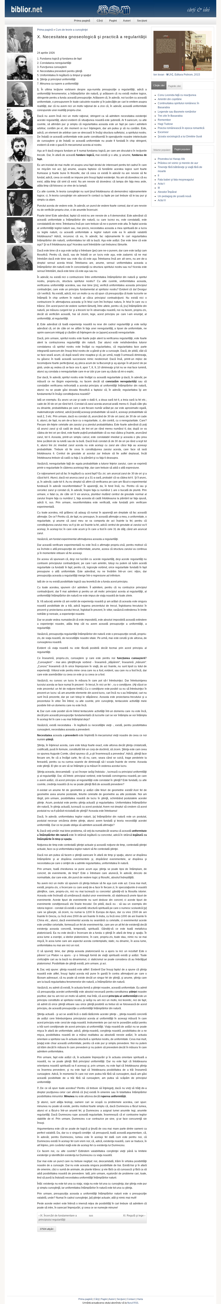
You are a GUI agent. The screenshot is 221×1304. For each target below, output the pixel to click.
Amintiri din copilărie (170, 99)
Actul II (162, 200)
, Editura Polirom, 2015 (186, 74)
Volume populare (161, 150)
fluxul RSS (132, 1302)
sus (91, 1215)
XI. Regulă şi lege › (134, 1215)
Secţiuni (142, 20)
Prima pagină (82, 20)
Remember (164, 119)
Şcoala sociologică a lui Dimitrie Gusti (180, 136)
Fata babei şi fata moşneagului (176, 179)
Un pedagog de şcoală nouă (174, 196)
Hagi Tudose (165, 124)
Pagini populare (182, 149)
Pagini (113, 20)
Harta (140, 1299)
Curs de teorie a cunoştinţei (72, 29)
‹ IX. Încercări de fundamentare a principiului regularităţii (58, 1217)
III (159, 187)
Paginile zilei (174, 86)
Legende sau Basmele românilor (177, 111)
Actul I (161, 183)
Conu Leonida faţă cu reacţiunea (177, 95)
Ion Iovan (158, 74)
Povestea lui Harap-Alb (171, 158)
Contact (131, 1299)
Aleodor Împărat (167, 191)
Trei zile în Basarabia (170, 115)
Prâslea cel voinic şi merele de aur (178, 163)
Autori (127, 20)
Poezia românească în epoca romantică (181, 128)
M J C (169, 74)
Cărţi (100, 20)
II (158, 175)
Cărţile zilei (158, 85)
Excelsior (163, 132)
